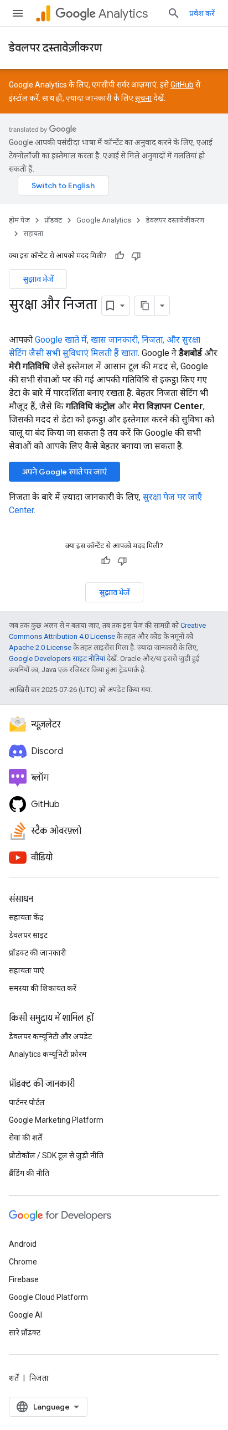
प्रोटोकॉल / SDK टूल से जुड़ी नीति (56, 1155)
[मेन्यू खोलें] (18, 13)
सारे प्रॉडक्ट (24, 1332)
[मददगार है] (119, 255)
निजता (39, 1378)
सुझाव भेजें (38, 279)
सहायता (33, 233)
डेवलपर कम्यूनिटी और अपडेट (50, 1036)
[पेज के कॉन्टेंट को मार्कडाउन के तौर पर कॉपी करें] (145, 305)
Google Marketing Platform (56, 1120)
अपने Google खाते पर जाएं (64, 472)
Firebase (24, 1279)
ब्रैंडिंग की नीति (29, 1173)
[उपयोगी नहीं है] (136, 255)
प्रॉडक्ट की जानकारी (37, 952)
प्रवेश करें (202, 13)
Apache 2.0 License (40, 647)
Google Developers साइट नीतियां (57, 658)
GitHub (182, 84)
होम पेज (19, 220)
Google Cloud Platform (48, 1297)
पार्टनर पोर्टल (27, 1102)
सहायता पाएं (26, 970)
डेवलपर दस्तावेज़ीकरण (55, 48)
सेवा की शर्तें (25, 1137)
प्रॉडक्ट (53, 220)
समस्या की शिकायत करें (42, 988)
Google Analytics (103, 220)
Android (23, 1244)
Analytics (123, 13)
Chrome (23, 1261)
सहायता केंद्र (26, 917)
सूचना (143, 98)
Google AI (25, 1314)
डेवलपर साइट (28, 935)
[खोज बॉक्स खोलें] (173, 13)
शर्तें (14, 1378)
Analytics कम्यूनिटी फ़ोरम (48, 1054)
